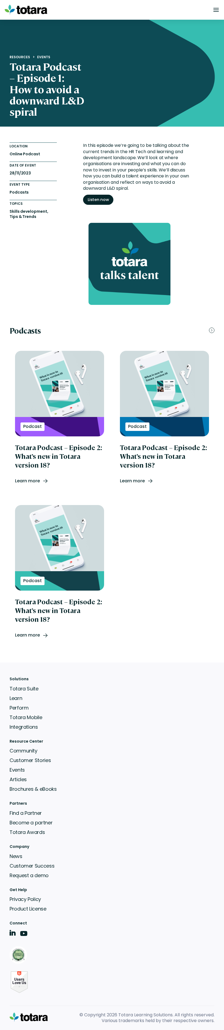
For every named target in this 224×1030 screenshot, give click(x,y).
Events (43, 57)
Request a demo (29, 875)
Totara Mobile (26, 717)
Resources (20, 57)
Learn (16, 698)
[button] (216, 10)
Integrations (24, 726)
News (16, 856)
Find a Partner (26, 813)
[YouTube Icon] (23, 935)
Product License (28, 908)
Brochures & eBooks (33, 789)
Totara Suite (24, 688)
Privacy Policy (25, 899)
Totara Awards (27, 832)
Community (23, 750)
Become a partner (31, 822)
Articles (18, 779)
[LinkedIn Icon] (13, 933)
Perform (19, 707)
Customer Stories (30, 760)
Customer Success (32, 865)
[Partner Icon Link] (19, 955)
